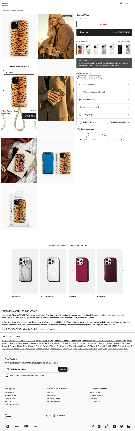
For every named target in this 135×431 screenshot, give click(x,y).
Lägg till (29, 116)
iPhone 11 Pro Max (42, 346)
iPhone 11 (31, 346)
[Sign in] (121, 3)
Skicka (63, 369)
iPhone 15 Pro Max (15, 343)
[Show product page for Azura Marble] (103, 49)
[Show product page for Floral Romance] (88, 49)
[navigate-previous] (122, 271)
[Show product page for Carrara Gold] (96, 49)
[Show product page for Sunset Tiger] (79, 49)
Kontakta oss (10, 395)
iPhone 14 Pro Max (61, 343)
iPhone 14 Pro (36, 343)
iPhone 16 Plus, (87, 341)
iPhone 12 (128, 343)
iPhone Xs (64, 346)
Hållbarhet (51, 395)
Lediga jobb (94, 398)
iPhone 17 (5, 341)
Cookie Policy (95, 401)
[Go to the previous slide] (3, 90)
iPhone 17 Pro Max (28, 341)
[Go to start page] (5, 4)
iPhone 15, (111, 341)
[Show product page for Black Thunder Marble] (120, 49)
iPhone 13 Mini (108, 343)
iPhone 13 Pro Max (95, 343)
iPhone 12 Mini (22, 346)
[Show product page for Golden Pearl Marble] (112, 49)
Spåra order (10, 392)
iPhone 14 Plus (47, 343)
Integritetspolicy (96, 395)
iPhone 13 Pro (82, 343)
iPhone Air (49, 341)
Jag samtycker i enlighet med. (26, 375)
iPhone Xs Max (74, 346)
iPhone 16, (66, 341)
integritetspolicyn (37, 375)
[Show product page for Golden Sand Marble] (128, 49)
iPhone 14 (26, 343)
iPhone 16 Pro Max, (100, 341)
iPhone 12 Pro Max (9, 346)
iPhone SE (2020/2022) (107, 346)
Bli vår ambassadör (54, 398)
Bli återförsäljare (53, 401)
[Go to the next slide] (34, 90)
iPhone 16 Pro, (76, 341)
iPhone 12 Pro (119, 343)
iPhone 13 (72, 343)
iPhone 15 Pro (121, 341)
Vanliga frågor (10, 398)
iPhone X (93, 346)
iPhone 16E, (58, 341)
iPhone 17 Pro (15, 341)
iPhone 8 (121, 346)
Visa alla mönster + (124, 41)
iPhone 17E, (40, 341)
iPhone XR (85, 346)
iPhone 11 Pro (54, 346)
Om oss (50, 392)
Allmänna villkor (96, 392)
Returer (8, 401)
